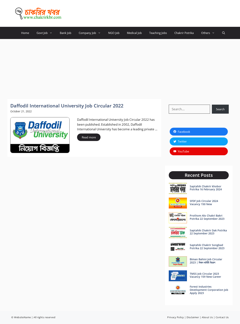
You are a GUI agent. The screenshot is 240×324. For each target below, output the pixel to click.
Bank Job (65, 33)
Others (205, 33)
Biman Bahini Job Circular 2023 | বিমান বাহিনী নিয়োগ (206, 260)
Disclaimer (193, 317)
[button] (223, 33)
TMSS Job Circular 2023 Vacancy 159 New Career (205, 275)
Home (25, 33)
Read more (89, 137)
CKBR (71, 13)
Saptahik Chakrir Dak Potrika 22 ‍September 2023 (208, 232)
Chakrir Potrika (184, 33)
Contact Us (222, 317)
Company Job (87, 33)
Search (220, 109)
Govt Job (42, 33)
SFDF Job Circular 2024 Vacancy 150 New (204, 202)
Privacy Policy (175, 317)
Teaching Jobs (158, 33)
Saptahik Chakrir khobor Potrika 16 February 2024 (206, 187)
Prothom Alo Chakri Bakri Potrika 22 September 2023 (207, 217)
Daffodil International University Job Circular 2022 (66, 105)
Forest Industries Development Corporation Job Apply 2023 (209, 290)
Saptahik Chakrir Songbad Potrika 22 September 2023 (207, 246)
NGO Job (113, 33)
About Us (207, 317)
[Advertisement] (120, 67)
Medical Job (134, 33)
